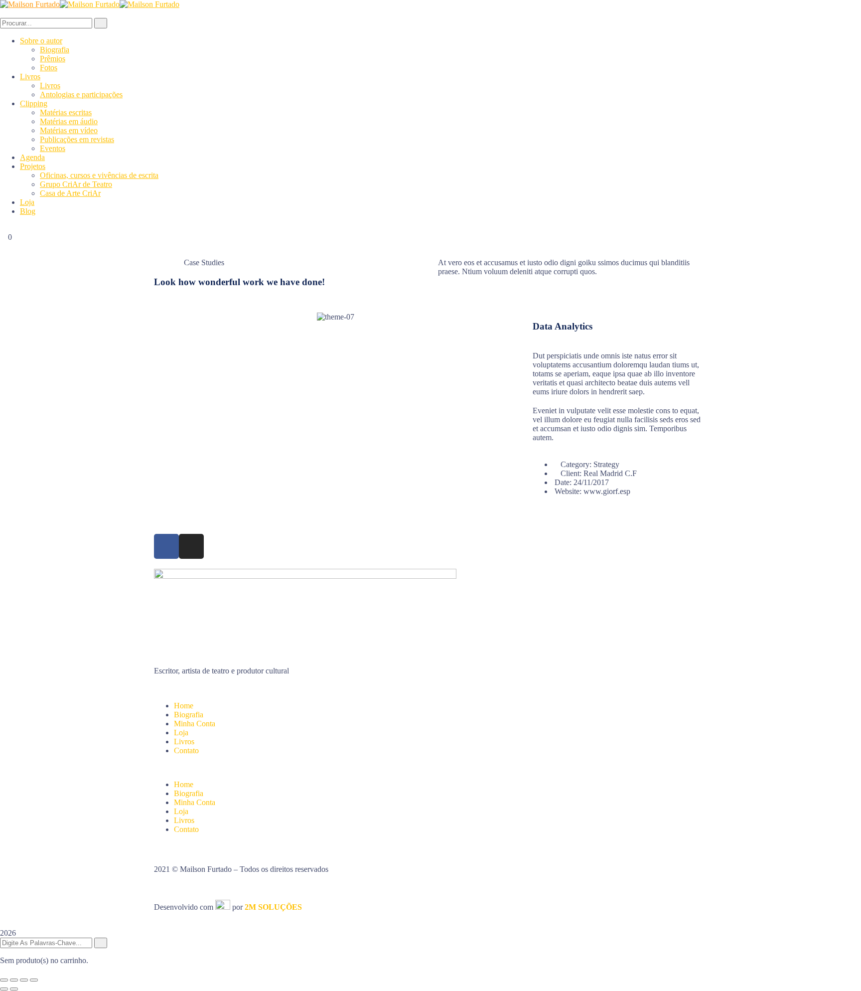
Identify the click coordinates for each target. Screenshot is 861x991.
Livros (184, 741)
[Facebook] (166, 546)
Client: (571, 473)
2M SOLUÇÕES (273, 907)
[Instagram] (191, 546)
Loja (181, 732)
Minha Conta (194, 723)
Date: (563, 482)
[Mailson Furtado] (30, 4)
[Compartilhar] (24, 980)
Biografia (188, 714)
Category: (576, 464)
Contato (186, 750)
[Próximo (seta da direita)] (14, 989)
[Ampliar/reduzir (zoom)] (4, 980)
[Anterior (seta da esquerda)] (4, 989)
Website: (568, 491)
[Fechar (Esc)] (34, 980)
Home (183, 705)
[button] (430, 767)
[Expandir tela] (14, 980)
